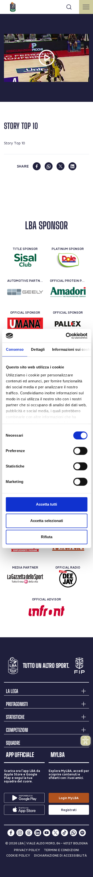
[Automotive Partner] (25, 292)
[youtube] (46, 832)
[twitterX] (55, 832)
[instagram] (19, 832)
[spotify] (82, 832)
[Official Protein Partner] (68, 292)
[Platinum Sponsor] (68, 260)
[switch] (80, 451)
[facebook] (37, 166)
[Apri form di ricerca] (69, 7)
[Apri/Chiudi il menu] (86, 7)
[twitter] (60, 166)
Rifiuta (46, 537)
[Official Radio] (68, 578)
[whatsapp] (49, 166)
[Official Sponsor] (25, 324)
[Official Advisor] (46, 610)
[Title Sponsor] (25, 260)
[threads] (28, 832)
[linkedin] (72, 166)
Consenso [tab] (15, 349)
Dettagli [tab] (38, 349)
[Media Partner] (25, 578)
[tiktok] (64, 832)
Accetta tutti (46, 504)
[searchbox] (46, 6)
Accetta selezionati (46, 521)
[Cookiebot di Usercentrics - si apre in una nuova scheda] (66, 336)
